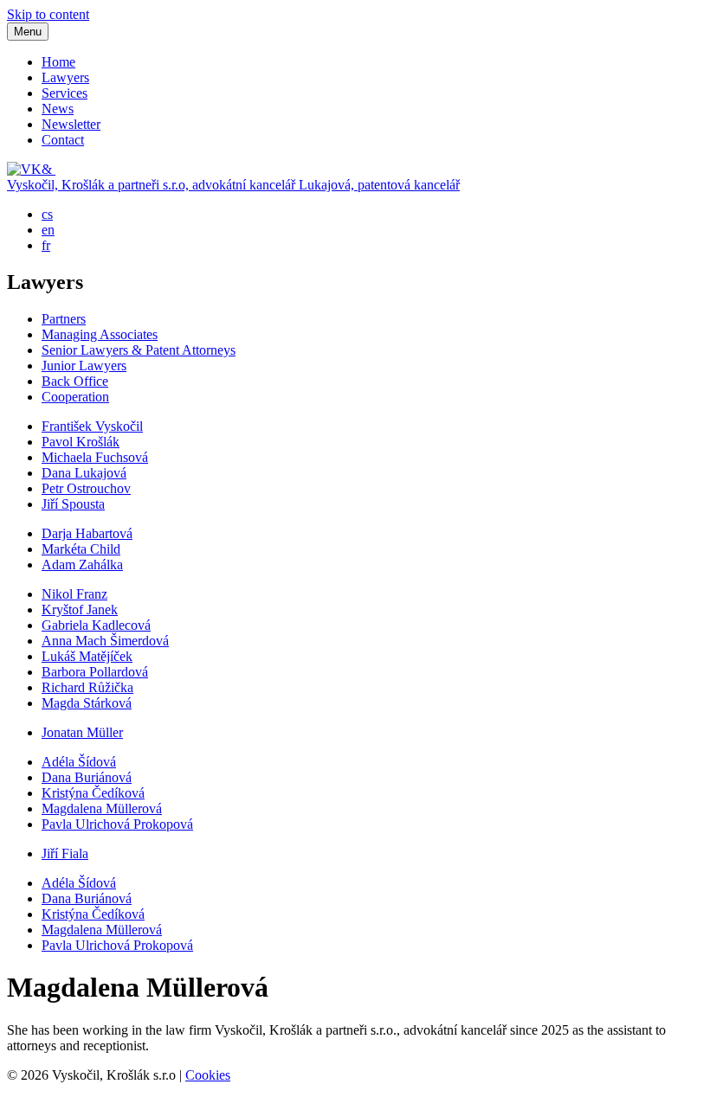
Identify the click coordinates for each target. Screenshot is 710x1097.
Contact (63, 139)
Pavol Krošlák (80, 441)
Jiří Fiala (65, 853)
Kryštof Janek (80, 609)
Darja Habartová (87, 533)
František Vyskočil (92, 426)
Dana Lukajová (84, 472)
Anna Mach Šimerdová (105, 640)
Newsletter (71, 124)
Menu (28, 31)
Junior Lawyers (84, 365)
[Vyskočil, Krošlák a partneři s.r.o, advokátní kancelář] (31, 169)
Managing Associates (100, 334)
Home (58, 62)
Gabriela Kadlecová (96, 625)
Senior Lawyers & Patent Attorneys (139, 350)
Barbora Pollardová (95, 671)
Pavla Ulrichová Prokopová (117, 824)
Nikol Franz (74, 594)
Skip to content (48, 14)
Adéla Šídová (79, 761)
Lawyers (65, 77)
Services (64, 93)
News (58, 108)
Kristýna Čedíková (93, 793)
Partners (64, 318)
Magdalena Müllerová (102, 808)
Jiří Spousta (73, 504)
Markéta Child (81, 549)
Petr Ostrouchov (86, 488)
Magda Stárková (87, 703)
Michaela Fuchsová (95, 457)
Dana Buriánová (87, 777)
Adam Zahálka (82, 564)
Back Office (75, 381)
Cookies (207, 1075)
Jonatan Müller (82, 732)
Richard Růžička (87, 687)
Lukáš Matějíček (87, 656)
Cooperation (75, 396)
